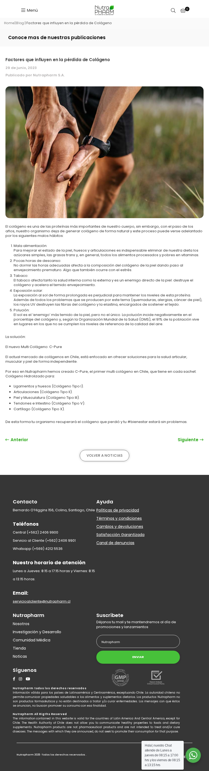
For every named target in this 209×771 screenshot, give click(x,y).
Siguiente (188, 440)
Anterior (19, 440)
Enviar (138, 657)
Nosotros (21, 623)
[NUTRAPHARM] (104, 10)
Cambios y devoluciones (119, 526)
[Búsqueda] (173, 10)
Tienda (19, 648)
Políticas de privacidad (117, 510)
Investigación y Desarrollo (37, 632)
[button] (183, 10)
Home (9, 23)
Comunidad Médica (31, 640)
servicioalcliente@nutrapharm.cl (41, 601)
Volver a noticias (105, 455)
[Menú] (29, 10)
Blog (20, 23)
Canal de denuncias (115, 543)
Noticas (20, 656)
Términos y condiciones (119, 518)
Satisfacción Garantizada (120, 534)
